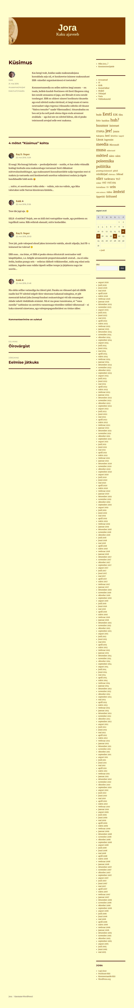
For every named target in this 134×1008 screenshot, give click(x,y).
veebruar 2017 (104, 584)
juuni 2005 (102, 949)
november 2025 (104, 307)
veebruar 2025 (104, 326)
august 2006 (103, 911)
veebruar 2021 (104, 458)
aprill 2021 (102, 453)
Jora (10, 996)
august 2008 (103, 845)
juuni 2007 (102, 883)
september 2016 (105, 598)
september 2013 (104, 697)
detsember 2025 (105, 304)
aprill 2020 (102, 485)
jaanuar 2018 (103, 554)
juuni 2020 (102, 480)
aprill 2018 (102, 546)
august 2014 (103, 667)
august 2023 (103, 376)
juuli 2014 (102, 669)
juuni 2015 (102, 639)
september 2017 (104, 565)
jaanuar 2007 (103, 897)
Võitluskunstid (104, 99)
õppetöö (100, 196)
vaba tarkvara (100, 192)
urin (113, 187)
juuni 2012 (102, 730)
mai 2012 (102, 732)
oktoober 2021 (104, 436)
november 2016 (104, 592)
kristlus (114, 136)
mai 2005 (102, 952)
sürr (99, 179)
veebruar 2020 (104, 491)
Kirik (100, 85)
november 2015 (104, 625)
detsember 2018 (104, 529)
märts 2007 (103, 892)
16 (123, 231)
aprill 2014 (102, 678)
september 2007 (105, 875)
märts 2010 (103, 804)
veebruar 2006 (104, 927)
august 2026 (103, 282)
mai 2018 (102, 543)
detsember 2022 (105, 398)
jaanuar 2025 (103, 329)
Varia (100, 96)
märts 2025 (103, 324)
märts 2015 (103, 647)
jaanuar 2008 (103, 864)
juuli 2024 (102, 345)
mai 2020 (102, 483)
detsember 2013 (104, 689)
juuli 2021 (102, 444)
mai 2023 (102, 384)
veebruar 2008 (104, 861)
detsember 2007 (105, 867)
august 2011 (103, 757)
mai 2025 (102, 318)
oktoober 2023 (104, 370)
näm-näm (114, 156)
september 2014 (104, 664)
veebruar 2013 (104, 708)
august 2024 (103, 343)
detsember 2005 (105, 933)
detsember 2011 (104, 746)
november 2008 (104, 837)
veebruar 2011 (104, 774)
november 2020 (104, 466)
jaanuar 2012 (103, 743)
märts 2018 (103, 549)
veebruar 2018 (104, 551)
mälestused (111, 151)
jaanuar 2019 (103, 527)
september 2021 (104, 439)
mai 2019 (102, 516)
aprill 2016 (102, 612)
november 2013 (104, 691)
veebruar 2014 (104, 683)
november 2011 (104, 749)
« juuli (102, 250)
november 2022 (104, 400)
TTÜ (104, 183)
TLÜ (118, 179)
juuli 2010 (102, 793)
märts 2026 (103, 296)
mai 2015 (102, 642)
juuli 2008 (102, 848)
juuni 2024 (102, 348)
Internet (114, 125)
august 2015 (103, 634)
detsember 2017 (104, 557)
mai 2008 (102, 853)
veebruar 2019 (104, 524)
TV (107, 187)
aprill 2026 (102, 293)
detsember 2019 (105, 496)
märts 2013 (102, 705)
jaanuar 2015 (103, 653)
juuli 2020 (102, 477)
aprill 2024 (102, 354)
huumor (102, 125)
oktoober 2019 (104, 502)
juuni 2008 (102, 850)
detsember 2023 (105, 365)
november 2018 (104, 532)
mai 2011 (101, 765)
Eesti (11, 91)
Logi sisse (102, 971)
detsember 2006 (105, 900)
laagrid (121, 136)
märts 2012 (103, 738)
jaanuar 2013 (103, 711)
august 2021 (103, 442)
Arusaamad (14, 87)
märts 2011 (102, 771)
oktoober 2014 (104, 661)
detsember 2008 (105, 834)
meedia (21, 91)
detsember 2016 (105, 590)
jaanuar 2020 (103, 494)
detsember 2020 (105, 464)
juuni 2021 (102, 447)
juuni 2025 (102, 315)
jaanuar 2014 (103, 686)
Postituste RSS (104, 974)
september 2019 (105, 505)
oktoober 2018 (104, 535)
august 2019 (103, 507)
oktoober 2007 (104, 872)
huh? (15, 91)
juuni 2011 (102, 763)
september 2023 (105, 373)
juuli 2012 (102, 727)
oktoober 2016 (104, 595)
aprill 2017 (102, 579)
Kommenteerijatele (106, 66)
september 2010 (104, 787)
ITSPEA (100, 131)
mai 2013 (102, 700)
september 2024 (105, 340)
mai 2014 (102, 675)
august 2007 (103, 878)
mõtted (102, 156)
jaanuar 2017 (103, 587)
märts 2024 (103, 356)
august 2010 (103, 790)
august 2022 (103, 409)
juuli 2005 (102, 947)
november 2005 (104, 936)
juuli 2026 (102, 285)
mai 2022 (102, 417)
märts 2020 (103, 488)
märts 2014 (103, 680)
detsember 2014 (104, 656)
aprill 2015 (102, 645)
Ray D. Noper (23, 154)
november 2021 (104, 433)
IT (99, 83)
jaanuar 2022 (103, 428)
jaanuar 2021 (103, 461)
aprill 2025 (102, 321)
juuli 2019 (102, 510)
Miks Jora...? (103, 64)
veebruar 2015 (104, 650)
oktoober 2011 (104, 752)
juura (116, 131)
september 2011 (104, 754)
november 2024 (104, 335)
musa (101, 150)
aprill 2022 (102, 420)
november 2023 (104, 367)
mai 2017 (102, 576)
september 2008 (105, 842)
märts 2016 (103, 614)
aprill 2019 (102, 518)
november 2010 (104, 782)
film (121, 115)
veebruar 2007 (104, 894)
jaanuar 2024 (103, 362)
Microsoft (114, 145)
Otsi (97, 264)
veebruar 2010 (104, 807)
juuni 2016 (102, 606)
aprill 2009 (102, 823)
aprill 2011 (102, 768)
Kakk (11, 80)
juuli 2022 (102, 411)
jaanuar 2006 (103, 930)
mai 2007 (102, 886)
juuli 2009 (102, 815)
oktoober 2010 (104, 785)
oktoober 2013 (104, 694)
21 (115, 236)
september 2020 (105, 472)
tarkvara (109, 178)
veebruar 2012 (104, 741)
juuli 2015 (102, 636)
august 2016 (103, 601)
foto (98, 120)
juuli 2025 (102, 313)
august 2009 (103, 812)
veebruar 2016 (104, 617)
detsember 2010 (104, 779)
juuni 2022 (102, 414)
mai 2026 (102, 291)
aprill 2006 (102, 922)
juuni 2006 (102, 916)
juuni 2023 (102, 381)
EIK (115, 114)
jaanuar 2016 (103, 620)
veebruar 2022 (104, 425)
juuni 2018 (102, 540)
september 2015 (104, 631)
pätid (115, 171)
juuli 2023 (102, 378)
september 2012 (104, 721)
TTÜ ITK (111, 183)
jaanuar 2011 (103, 776)
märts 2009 (103, 826)
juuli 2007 (102, 881)
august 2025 (103, 310)
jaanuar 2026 (103, 302)
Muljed (22, 87)
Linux (99, 139)
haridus (105, 120)
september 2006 (105, 908)
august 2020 (103, 474)
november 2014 (104, 658)
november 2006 (104, 903)
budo (99, 114)
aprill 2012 (102, 735)
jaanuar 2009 (103, 831)
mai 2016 (102, 609)
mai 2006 (102, 919)
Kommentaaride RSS (106, 976)
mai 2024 (102, 351)
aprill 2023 (102, 387)
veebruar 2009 (104, 829)
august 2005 (103, 944)
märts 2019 (103, 521)
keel (107, 135)
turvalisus (100, 187)
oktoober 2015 (104, 628)
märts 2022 (103, 422)
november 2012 (104, 716)
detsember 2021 (104, 431)
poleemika (105, 161)
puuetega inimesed (104, 171)
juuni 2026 (102, 288)
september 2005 (105, 941)
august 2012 (103, 724)
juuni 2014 (102, 672)
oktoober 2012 (104, 719)
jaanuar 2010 (103, 809)
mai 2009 (102, 820)
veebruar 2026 (104, 299)
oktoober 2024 (104, 337)
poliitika (103, 166)
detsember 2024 (105, 332)
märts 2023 (103, 389)
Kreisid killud (103, 88)
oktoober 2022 (104, 403)
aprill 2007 (102, 889)
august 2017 (103, 568)
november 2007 (104, 870)
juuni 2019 (102, 513)
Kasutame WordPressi (23, 996)
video (109, 192)
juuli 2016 (102, 603)
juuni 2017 (102, 573)
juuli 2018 (102, 538)
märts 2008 (103, 859)
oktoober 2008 (104, 839)
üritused (111, 196)
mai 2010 (102, 798)
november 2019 (104, 499)
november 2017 (104, 560)
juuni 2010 (102, 796)
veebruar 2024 (104, 359)
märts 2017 (103, 582)
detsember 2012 (104, 713)
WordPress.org (104, 979)
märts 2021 (103, 455)
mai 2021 (102, 450)
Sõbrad (119, 174)
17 (98, 236)
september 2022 (105, 406)
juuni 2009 (102, 818)
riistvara (111, 174)
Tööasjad (102, 94)
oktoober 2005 (104, 938)
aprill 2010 (102, 801)
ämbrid (119, 192)
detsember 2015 (104, 623)
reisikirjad (101, 174)
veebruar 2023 (104, 392)
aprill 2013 (102, 702)
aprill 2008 (102, 856)
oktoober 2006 (104, 905)
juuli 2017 (102, 571)
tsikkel (98, 183)
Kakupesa (100, 136)
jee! (108, 131)
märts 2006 (103, 925)
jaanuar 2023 (103, 395)
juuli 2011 (102, 760)
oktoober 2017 (104, 562)
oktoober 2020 (104, 469)
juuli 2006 (102, 914)
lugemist (108, 139)
